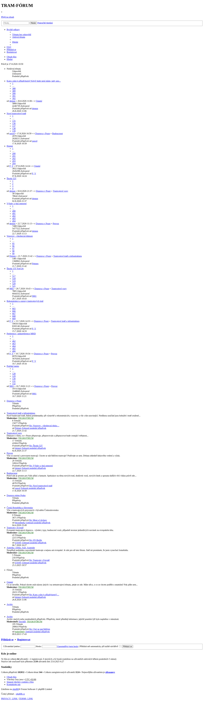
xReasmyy (110, 672)
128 (14, 373)
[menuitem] (21, 34)
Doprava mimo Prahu (16, 495)
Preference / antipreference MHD (21, 333)
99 (13, 253)
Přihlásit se (7, 639)
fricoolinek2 (20, 522)
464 (14, 346)
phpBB (15, 689)
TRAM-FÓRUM (25, 418)
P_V (11, 166)
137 (14, 126)
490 (14, 211)
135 (14, 121)
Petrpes (12, 256)
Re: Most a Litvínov (38, 520)
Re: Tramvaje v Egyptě (39, 560)
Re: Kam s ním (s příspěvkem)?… (44, 594)
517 (14, 276)
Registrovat (23, 639)
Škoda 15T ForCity (15, 268)
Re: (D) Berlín (35, 540)
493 (14, 218)
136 (14, 123)
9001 (11, 288)
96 (13, 246)
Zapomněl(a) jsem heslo (67, 646)
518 (14, 278)
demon (12, 101)
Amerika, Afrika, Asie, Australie (21, 547)
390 (14, 93)
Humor (10, 146)
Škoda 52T (11, 178)
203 (14, 161)
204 (14, 163)
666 (14, 311)
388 (14, 88)
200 (14, 153)
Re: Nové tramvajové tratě (40, 486)
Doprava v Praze (42, 133)
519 (14, 281)
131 (14, 381)
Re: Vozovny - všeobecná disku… (44, 425)
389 (14, 91)
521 (14, 286)
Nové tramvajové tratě (16, 113)
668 (14, 316)
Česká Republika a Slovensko (20, 507)
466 (14, 351)
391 (14, 96)
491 (14, 213)
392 (14, 98)
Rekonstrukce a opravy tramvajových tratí (25, 301)
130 (14, 378)
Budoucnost (57, 133)
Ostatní (39, 101)
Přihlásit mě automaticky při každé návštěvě (99, 646)
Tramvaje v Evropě (15, 527)
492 (14, 216)
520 (14, 283)
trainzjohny (20, 631)
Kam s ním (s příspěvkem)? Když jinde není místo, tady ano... (34, 81)
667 (14, 313)
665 (14, 308)
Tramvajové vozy (60, 191)
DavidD (22, 621)
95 (13, 243)
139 (14, 131)
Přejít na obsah (7, 17)
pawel (12, 133)
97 (13, 248)
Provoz (56, 223)
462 (14, 341)
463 (14, 343)
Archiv (10, 604)
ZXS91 (18, 542)
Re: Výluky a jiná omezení (41, 465)
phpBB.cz (20, 694)
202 (14, 158)
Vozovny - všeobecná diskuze (20, 236)
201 (14, 156)
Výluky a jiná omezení (17, 203)
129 (14, 376)
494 (14, 221)
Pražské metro (13, 366)
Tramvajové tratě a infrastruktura (67, 256)
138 (14, 128)
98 (13, 251)
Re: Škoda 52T (36, 445)
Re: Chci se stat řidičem (39, 629)
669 (14, 318)
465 (14, 348)
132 (14, 383)
